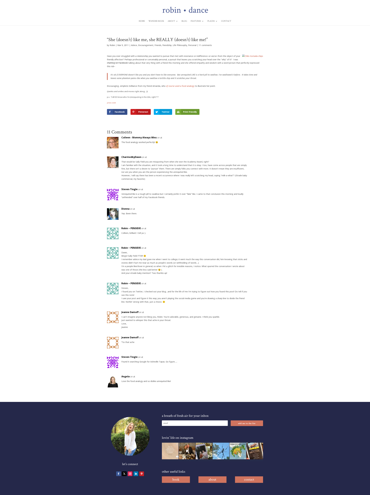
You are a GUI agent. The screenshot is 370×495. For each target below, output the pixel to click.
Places (211, 21)
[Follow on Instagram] (130, 473)
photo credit (111, 103)
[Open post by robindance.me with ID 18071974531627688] (170, 451)
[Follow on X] (124, 473)
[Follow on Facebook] (118, 473)
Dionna (125, 208)
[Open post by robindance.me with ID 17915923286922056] (204, 451)
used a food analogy (180, 86)
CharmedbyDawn (131, 157)
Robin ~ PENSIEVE (131, 228)
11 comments (205, 45)
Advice (134, 45)
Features (196, 21)
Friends (158, 45)
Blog (184, 21)
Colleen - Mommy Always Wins (139, 137)
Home (142, 21)
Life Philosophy (180, 45)
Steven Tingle (129, 189)
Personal (192, 45)
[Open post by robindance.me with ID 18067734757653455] (221, 451)
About (171, 21)
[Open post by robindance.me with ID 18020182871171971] (254, 451)
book (175, 479)
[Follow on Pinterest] (141, 473)
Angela (125, 376)
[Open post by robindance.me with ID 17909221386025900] (187, 451)
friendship (167, 45)
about (212, 479)
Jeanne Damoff (129, 312)
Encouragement (145, 45)
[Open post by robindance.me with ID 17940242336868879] (238, 451)
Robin (112, 45)
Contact (226, 21)
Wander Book (156, 21)
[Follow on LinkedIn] (136, 473)
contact (249, 479)
